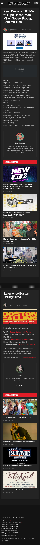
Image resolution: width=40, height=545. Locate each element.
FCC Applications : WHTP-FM (10, 533)
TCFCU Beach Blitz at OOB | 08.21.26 (17, 417)
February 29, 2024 (26, 29)
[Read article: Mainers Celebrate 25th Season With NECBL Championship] (20, 229)
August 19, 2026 (8, 492)
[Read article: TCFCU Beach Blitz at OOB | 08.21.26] (20, 407)
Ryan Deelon (13, 29)
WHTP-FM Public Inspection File (11, 522)
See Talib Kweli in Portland (13, 490)
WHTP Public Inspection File (9, 524)
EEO (13, 517)
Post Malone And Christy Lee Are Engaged (19, 442)
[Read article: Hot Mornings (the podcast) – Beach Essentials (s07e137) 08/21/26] (20, 202)
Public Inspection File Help (9, 528)
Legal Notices (5, 520)
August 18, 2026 (8, 270)
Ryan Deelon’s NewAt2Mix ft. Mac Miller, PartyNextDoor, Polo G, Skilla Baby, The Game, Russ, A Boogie (18, 186)
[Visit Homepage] (19, 3)
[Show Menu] (2, 3)
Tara (11, 305)
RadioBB (7, 541)
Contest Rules (5, 517)
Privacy (14, 520)
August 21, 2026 (8, 191)
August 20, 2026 (9, 243)
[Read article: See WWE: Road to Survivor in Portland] (20, 455)
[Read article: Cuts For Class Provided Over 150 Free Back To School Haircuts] (20, 255)
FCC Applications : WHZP (9, 535)
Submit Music (20, 517)
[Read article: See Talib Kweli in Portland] (20, 479)
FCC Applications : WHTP (9, 530)
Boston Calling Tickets (27, 344)
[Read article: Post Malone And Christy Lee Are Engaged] (20, 431)
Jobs (19, 520)
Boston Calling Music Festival (20, 332)
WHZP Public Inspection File (9, 526)
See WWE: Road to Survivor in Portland (17, 466)
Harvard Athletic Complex (20, 339)
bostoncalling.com (29, 358)
